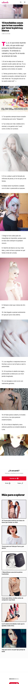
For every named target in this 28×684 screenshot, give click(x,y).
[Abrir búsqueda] (20, 2)
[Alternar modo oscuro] (24, 2)
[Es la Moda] (5, 2)
